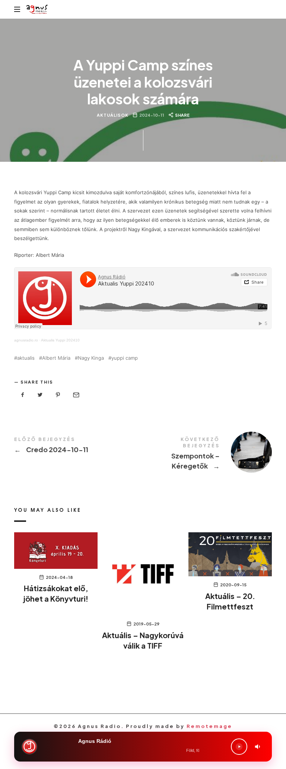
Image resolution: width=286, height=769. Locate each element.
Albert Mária (56, 358)
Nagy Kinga (91, 358)
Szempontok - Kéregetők (207, 454)
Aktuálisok (112, 115)
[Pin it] (58, 395)
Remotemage (209, 726)
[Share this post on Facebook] (22, 395)
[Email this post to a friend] (75, 395)
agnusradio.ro (26, 340)
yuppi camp (124, 358)
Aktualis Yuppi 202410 (60, 340)
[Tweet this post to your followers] (40, 395)
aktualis (26, 358)
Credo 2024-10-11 (78, 446)
